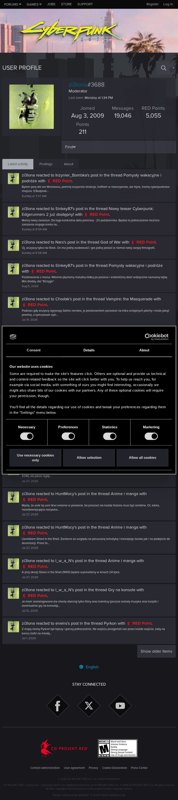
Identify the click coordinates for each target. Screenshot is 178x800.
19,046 (122, 115)
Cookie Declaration (114, 768)
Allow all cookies (142, 458)
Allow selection (89, 458)
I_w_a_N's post (69, 560)
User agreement (74, 768)
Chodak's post (68, 298)
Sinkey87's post (69, 208)
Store (66, 4)
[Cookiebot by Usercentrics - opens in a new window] (148, 336)
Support (85, 4)
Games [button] (32, 4)
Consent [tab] (34, 350)
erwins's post (67, 623)
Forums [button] (11, 4)
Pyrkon (110, 623)
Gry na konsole (121, 589)
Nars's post (65, 242)
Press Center (139, 768)
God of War (110, 242)
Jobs (51, 4)
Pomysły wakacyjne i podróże (136, 265)
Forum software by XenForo (89, 795)
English (92, 666)
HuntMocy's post (70, 493)
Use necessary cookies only (35, 457)
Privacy (93, 768)
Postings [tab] (45, 164)
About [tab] (144, 350)
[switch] (68, 436)
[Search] (163, 68)
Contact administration (45, 768)
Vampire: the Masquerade (129, 298)
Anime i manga (124, 493)
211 (82, 132)
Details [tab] (89, 350)
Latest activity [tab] (18, 164)
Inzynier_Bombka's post (76, 175)
